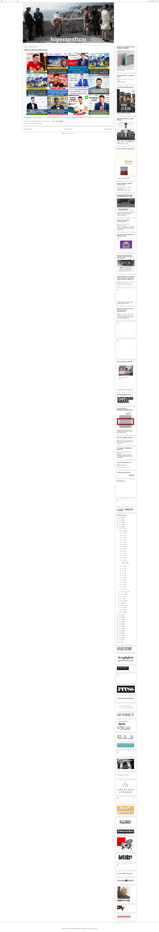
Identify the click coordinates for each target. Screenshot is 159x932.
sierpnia (122, 596)
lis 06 (123, 582)
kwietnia (122, 605)
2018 (120, 621)
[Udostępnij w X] (59, 121)
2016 (120, 626)
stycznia (122, 612)
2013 (120, 633)
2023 (120, 524)
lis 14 (123, 568)
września (122, 594)
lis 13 (123, 570)
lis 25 (123, 544)
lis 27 (123, 539)
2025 (120, 520)
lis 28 (123, 537)
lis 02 (123, 589)
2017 (120, 624)
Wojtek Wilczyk (123, 465)
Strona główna (68, 129)
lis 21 (123, 553)
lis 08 (123, 580)
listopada (122, 531)
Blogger (95, 928)
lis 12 (123, 573)
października (123, 591)
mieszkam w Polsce (34, 123)
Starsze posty (108, 129)
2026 (120, 517)
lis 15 (123, 566)
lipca (121, 598)
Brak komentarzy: (46, 121)
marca (122, 607)
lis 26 (123, 542)
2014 (120, 630)
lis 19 (123, 558)
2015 (120, 628)
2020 (120, 617)
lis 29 (123, 535)
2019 (120, 619)
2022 (120, 526)
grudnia (122, 528)
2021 (120, 615)
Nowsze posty (28, 129)
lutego (122, 610)
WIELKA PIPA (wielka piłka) (35, 50)
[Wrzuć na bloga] (58, 121)
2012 (120, 635)
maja (121, 603)
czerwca (122, 600)
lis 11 (123, 575)
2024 (120, 522)
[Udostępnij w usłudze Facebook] (61, 121)
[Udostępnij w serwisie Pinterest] (62, 121)
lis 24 (123, 546)
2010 (120, 640)
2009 (120, 642)
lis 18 (123, 560)
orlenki (40, 123)
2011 (120, 637)
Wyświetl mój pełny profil (123, 467)
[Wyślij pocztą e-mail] (56, 121)
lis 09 (123, 577)
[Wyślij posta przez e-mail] (53, 121)
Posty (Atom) (71, 133)
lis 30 (123, 533)
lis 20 (123, 555)
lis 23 (123, 548)
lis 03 (123, 586)
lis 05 (123, 584)
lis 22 (123, 551)
